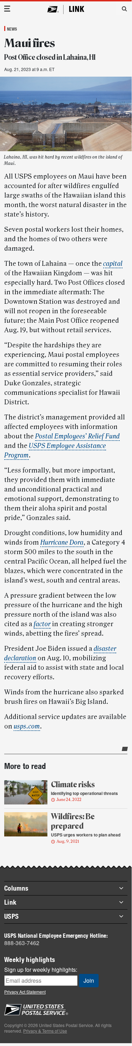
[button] (121, 8)
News (12, 29)
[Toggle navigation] (7, 9)
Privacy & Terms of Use (45, 1031)
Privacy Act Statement (25, 992)
